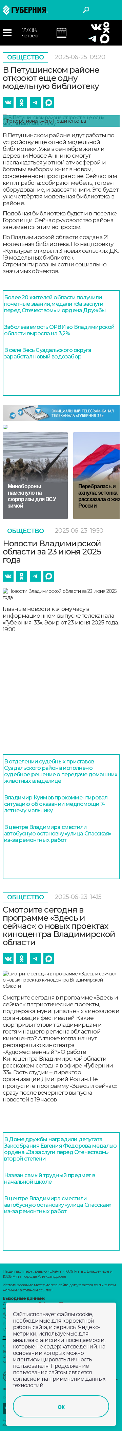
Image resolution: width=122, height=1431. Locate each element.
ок (61, 1406)
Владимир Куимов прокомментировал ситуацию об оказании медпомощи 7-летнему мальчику (55, 804)
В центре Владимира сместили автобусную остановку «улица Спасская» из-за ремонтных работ (57, 833)
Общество (25, 57)
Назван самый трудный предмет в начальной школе (49, 1178)
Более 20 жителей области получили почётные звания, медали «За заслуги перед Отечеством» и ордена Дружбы (55, 304)
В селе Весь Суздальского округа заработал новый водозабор (47, 353)
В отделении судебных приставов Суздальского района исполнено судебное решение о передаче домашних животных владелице (60, 771)
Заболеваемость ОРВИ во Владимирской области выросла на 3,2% (59, 330)
